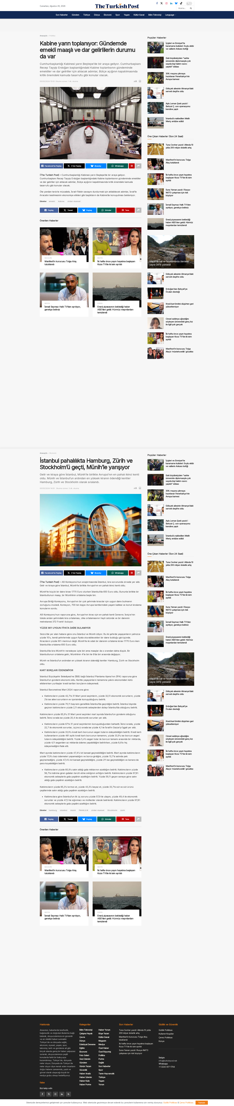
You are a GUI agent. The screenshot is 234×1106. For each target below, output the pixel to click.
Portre (101, 1059)
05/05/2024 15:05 (47, 81)
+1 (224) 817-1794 (167, 1067)
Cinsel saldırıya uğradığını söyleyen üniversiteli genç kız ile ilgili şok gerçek (179, 322)
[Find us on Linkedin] (61, 1094)
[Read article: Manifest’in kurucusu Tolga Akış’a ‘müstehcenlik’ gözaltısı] (155, 353)
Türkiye (86, 15)
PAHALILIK (83, 810)
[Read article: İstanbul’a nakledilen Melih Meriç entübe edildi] (155, 123)
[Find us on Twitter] (161, 3)
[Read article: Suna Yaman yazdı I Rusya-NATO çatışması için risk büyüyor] (155, 194)
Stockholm (112, 810)
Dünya (97, 15)
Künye (161, 1041)
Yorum (101, 1084)
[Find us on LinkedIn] (171, 3)
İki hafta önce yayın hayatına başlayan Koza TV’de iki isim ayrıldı (116, 263)
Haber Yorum (104, 1030)
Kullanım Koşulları (166, 1034)
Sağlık (101, 1062)
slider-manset (74, 201)
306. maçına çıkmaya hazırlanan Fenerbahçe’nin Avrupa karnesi (178, 76)
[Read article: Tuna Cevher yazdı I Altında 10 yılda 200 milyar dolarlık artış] (155, 149)
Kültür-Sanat (139, 15)
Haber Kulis (84, 1081)
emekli (52, 201)
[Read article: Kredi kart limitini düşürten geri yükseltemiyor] (155, 308)
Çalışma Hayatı (85, 1033)
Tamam (201, 1103)
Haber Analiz (85, 1073)
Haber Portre (85, 1084)
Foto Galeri (84, 1055)
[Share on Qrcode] (132, 165)
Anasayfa (43, 36)
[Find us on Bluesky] (176, 3)
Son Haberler (62, 15)
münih (73, 810)
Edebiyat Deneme (87, 1044)
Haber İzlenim (85, 1077)
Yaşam (127, 15)
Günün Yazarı (85, 1066)
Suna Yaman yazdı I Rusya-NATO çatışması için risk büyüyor (178, 192)
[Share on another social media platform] (138, 165)
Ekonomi (107, 15)
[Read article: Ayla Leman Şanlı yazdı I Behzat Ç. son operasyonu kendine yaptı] (155, 108)
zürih (122, 810)
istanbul (63, 810)
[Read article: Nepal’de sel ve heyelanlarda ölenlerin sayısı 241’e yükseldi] (170, 252)
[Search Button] (191, 8)
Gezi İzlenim (84, 1059)
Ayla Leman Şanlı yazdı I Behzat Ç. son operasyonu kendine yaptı (178, 106)
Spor (118, 15)
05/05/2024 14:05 (47, 488)
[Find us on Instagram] (166, 3)
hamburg (53, 810)
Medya (100, 258)
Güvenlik (83, 1070)
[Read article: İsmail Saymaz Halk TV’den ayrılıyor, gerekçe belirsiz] (64, 290)
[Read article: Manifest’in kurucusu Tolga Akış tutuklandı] (64, 244)
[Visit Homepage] (117, 6)
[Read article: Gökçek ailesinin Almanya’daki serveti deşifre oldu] (155, 93)
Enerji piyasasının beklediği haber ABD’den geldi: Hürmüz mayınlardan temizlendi (115, 309)
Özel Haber (104, 1048)
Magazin (48, 258)
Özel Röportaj (105, 1052)
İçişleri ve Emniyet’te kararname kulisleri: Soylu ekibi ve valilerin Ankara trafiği (180, 46)
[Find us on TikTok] (181, 3)
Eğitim (82, 1048)
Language (169, 15)
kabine (61, 201)
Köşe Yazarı (104, 1033)
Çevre (82, 1037)
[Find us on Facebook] (157, 3)
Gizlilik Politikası (166, 1030)
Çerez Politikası (166, 1037)
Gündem (75, 15)
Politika (52, 36)
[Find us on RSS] (68, 1094)
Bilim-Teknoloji (154, 15)
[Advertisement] (117, 25)
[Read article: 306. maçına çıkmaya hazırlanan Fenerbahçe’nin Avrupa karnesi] (155, 78)
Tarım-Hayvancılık (106, 1073)
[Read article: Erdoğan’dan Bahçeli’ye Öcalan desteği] (155, 293)
